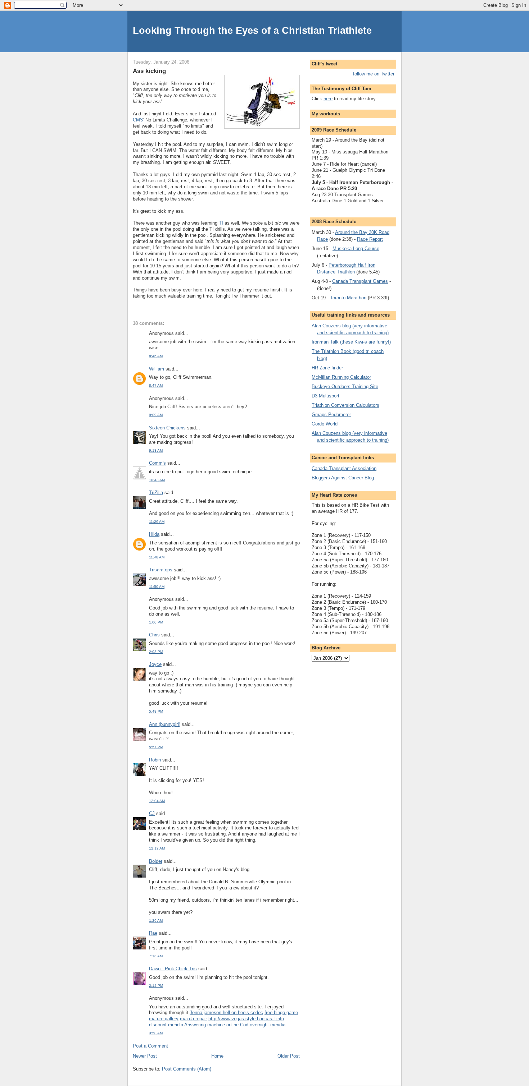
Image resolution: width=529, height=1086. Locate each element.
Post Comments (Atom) (186, 1069)
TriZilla (156, 492)
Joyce (155, 664)
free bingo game (281, 1012)
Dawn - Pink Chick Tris (173, 968)
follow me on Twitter (373, 74)
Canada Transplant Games (360, 281)
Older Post (288, 1056)
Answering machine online (211, 1024)
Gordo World (325, 424)
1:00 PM (156, 622)
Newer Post (145, 1056)
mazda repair (193, 1018)
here (328, 98)
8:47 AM (156, 385)
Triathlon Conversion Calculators (345, 405)
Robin (155, 760)
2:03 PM (156, 652)
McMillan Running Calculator (341, 377)
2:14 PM (156, 986)
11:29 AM (156, 522)
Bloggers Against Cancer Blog (343, 477)
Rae (153, 933)
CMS (138, 120)
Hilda (154, 534)
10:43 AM (157, 480)
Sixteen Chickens (167, 428)
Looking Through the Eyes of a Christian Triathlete (252, 30)
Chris (154, 635)
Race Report (370, 239)
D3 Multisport (325, 396)
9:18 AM (156, 450)
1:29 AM (156, 920)
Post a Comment (150, 1046)
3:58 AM (156, 1033)
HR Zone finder (327, 368)
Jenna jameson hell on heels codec (226, 1012)
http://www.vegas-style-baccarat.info (246, 1018)
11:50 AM (156, 587)
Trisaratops (160, 569)
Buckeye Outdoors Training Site (345, 386)
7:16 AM (156, 956)
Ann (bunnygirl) (164, 724)
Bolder (155, 861)
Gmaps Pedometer (331, 414)
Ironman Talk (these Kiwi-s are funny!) (351, 342)
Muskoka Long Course (356, 248)
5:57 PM (156, 747)
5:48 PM (156, 711)
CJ (152, 813)
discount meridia (166, 1024)
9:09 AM (156, 415)
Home (217, 1056)
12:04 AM (157, 801)
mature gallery (163, 1018)
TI (221, 223)
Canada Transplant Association (344, 468)
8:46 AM (156, 356)
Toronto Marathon (348, 297)
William (156, 369)
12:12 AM (157, 848)
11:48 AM (156, 557)
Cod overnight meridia (262, 1024)
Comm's (157, 463)
